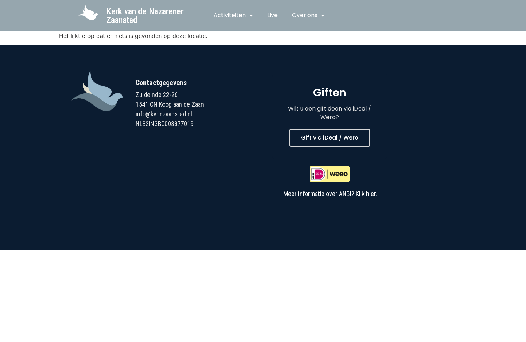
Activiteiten (230, 15)
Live (272, 15)
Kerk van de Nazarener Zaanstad (145, 15)
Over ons (304, 15)
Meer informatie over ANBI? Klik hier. (330, 193)
